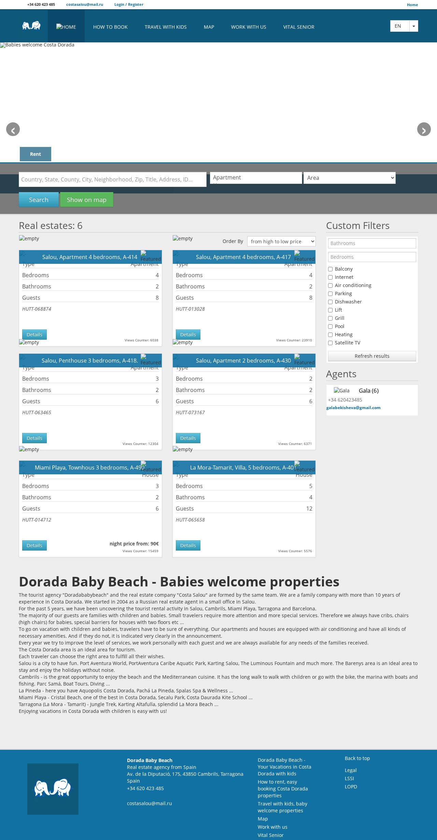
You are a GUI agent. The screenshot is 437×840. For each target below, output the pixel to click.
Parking (343, 293)
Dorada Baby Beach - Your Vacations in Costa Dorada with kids (284, 767)
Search (39, 199)
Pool (339, 326)
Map (209, 27)
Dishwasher (348, 301)
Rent (35, 154)
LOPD (351, 786)
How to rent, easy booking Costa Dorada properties (283, 788)
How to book (110, 27)
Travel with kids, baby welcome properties (282, 807)
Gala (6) (369, 390)
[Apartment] (256, 177)
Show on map (87, 199)
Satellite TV (347, 342)
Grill (339, 318)
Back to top (357, 758)
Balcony (344, 269)
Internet (344, 277)
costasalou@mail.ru (84, 4)
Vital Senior (298, 27)
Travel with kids (166, 27)
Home (412, 4)
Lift (338, 310)
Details (34, 334)
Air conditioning (353, 285)
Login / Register (128, 4)
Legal (351, 770)
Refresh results (372, 356)
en (400, 26)
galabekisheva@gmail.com (353, 407)
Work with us (248, 27)
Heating (344, 334)
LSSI (349, 778)
